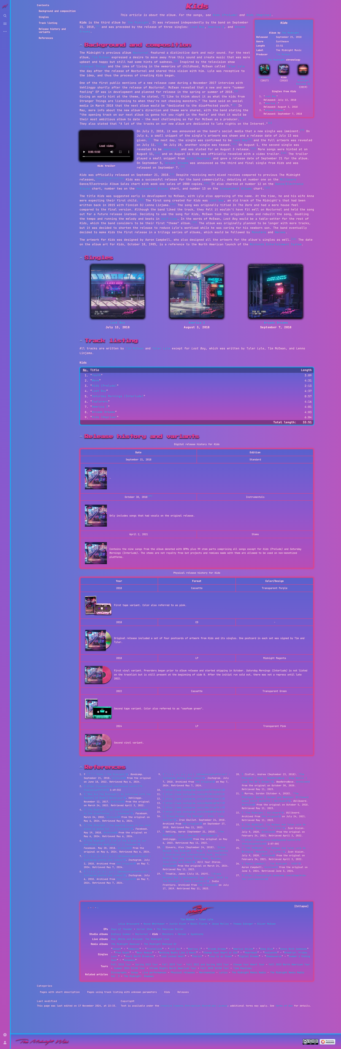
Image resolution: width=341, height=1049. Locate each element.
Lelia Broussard (128, 923)
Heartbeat (251, 952)
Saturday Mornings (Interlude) (118, 396)
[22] (267, 187)
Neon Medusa (144, 952)
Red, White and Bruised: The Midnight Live (140, 939)
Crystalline (154, 948)
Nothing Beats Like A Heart (177, 952)
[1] (98, 26)
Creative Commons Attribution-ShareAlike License (194, 1005)
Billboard (288, 179)
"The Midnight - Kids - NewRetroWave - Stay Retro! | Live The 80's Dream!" (274, 778)
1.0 (88, 773)
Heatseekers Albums (152, 188)
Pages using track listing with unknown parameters (122, 992)
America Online (243, 948)
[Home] (42, 1041)
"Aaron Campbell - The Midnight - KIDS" (272, 863)
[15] (182, 166)
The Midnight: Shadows (139, 976)
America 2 (271, 103)
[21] (207, 183)
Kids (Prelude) (225, 15)
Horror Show (144, 929)
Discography (119, 972)
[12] (253, 148)
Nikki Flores (198, 923)
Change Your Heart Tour (248, 964)
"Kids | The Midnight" (111, 774)
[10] (159, 143)
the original (125, 863)
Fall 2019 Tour (172, 964)
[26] (294, 238)
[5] (241, 118)
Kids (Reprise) (259, 15)
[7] (302, 130)
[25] (194, 222)
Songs (134, 972)
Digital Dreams (249, 956)
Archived (118, 778)
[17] (104, 178)
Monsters (259, 232)
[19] (115, 178)
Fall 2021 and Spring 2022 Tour (207, 964)
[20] (121, 178)
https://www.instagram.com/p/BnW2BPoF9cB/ (194, 811)
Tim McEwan (283, 54)
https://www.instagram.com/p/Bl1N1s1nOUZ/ (194, 794)
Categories (44, 985)
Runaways (129, 960)
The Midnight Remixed (125, 944)
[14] (284, 152)
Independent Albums (236, 188)
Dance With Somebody (293, 948)
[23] (141, 199)
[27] (149, 496)
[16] (98, 178)
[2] (176, 60)
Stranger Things (93, 66)
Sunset (116, 948)
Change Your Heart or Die (220, 952)
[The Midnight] (198, 910)
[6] (270, 122)
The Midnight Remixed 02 (303, 80)
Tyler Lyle (236, 66)
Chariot (197, 956)
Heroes (280, 232)
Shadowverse (274, 956)
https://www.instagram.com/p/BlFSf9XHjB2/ (194, 789)
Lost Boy (270, 96)
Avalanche (270, 952)
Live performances (154, 972)
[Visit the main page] (5, 5)
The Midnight (290, 32)
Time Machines (242, 968)
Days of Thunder (121, 929)
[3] (236, 91)
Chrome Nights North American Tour (172, 968)
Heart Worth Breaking (139, 956)
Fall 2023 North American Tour (289, 964)
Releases (183, 992)
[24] (173, 204)
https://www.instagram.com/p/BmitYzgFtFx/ (194, 807)
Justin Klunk (177, 923)
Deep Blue (266, 948)
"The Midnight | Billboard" (263, 812)
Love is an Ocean (220, 956)
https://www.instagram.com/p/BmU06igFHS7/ (194, 803)
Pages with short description (60, 992)
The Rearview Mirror (169, 929)
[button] (106, 146)
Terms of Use (284, 1005)
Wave (95, 380)
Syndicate (197, 934)
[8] (149, 139)
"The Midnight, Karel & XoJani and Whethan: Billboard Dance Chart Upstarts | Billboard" (275, 797)
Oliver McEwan (266, 923)
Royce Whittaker (154, 923)
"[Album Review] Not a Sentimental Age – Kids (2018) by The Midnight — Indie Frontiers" (195, 877)
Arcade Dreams (274, 110)
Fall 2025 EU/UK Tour (215, 968)
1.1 (92, 773)
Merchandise (207, 972)
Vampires (133, 948)
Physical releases (183, 972)
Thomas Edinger (243, 923)
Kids (167, 992)
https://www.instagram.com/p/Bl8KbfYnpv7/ (194, 798)
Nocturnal (264, 77)
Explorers (100, 401)
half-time (169, 219)
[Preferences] (5, 1034)
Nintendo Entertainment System (276, 244)
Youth (96, 375)
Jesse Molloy (220, 923)
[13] (157, 152)
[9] (250, 139)
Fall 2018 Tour (121, 964)
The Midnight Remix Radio (249, 972)
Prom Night (122, 952)
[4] (234, 104)
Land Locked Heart (173, 956)
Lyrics (223, 972)
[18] (110, 178)
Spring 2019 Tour (146, 964)
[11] (234, 143)
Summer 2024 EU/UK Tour (129, 968)
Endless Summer (121, 934)
